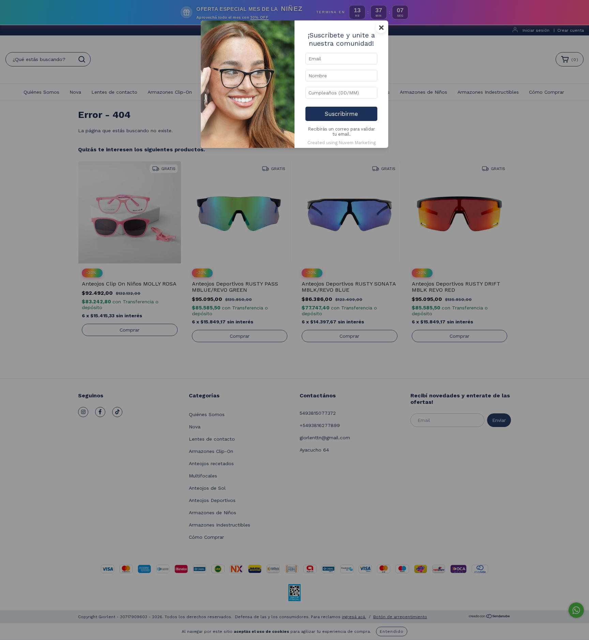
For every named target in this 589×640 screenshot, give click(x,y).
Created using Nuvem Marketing (341, 142)
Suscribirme (341, 113)
